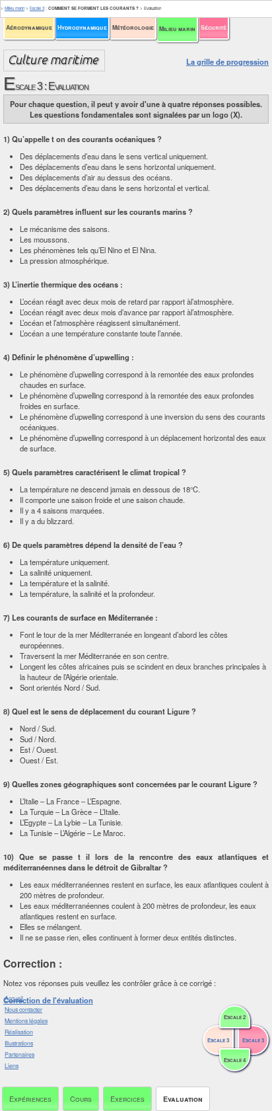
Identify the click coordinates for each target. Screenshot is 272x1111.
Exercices (127, 1099)
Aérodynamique (29, 27)
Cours (81, 1099)
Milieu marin (177, 28)
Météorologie (133, 27)
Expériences (30, 1099)
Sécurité (213, 27)
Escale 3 (37, 8)
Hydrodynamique (82, 27)
